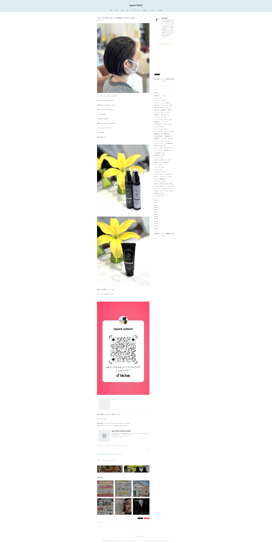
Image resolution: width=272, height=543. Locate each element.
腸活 (170, 110)
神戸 (156, 176)
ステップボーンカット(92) (105, 445)
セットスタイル (169, 186)
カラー (164, 117)
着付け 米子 (169, 183)
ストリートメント (158, 143)
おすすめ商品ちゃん (159, 152)
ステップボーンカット (166, 105)
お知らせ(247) (124, 445)
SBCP (168, 102)
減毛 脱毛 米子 (158, 193)
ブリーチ (157, 117)
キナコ (168, 107)
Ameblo (160, 10)
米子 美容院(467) (112, 445)
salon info (145, 10)
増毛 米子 (157, 124)
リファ (164, 95)
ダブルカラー (165, 114)
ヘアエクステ (158, 164)
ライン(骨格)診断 (169, 143)
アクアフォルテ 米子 (159, 167)
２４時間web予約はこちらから (164, 44)
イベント (164, 121)
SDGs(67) (98, 445)
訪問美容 (157, 138)
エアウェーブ (158, 174)
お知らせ (166, 162)
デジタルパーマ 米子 (159, 181)
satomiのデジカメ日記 (160, 159)
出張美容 (157, 95)
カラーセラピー (158, 131)
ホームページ (153, 10)
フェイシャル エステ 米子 (166, 190)
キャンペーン (158, 148)
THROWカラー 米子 (159, 155)
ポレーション (157, 98)
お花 (156, 179)
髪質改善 (157, 121)
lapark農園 (163, 110)
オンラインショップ (136, 10)
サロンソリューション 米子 (160, 129)
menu (117, 10)
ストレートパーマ (158, 157)
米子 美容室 (158, 136)
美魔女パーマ (157, 162)
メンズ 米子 (167, 174)
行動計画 (157, 114)
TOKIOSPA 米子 (168, 136)
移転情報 (157, 133)
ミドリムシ (167, 112)
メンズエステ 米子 (168, 131)
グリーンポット (158, 112)
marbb (156, 110)
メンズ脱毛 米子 (158, 186)
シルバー (157, 188)
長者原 (156, 107)
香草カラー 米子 (158, 183)
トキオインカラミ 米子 (159, 171)
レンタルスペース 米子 (159, 100)
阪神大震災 (163, 179)
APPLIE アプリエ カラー (159, 145)
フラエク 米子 (167, 124)
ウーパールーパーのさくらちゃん (161, 141)
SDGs (156, 105)
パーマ (164, 138)
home (111, 10)
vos (162, 107)
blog (122, 10)
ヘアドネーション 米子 (165, 176)
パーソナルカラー (158, 195)
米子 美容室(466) (119, 445)
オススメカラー (168, 148)
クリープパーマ (158, 150)
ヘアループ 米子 (158, 126)
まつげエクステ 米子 (167, 188)
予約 (127, 10)
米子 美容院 (165, 133)
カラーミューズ (168, 119)
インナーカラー (158, 119)
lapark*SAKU (136, 5)
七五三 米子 (158, 169)
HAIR (170, 138)
